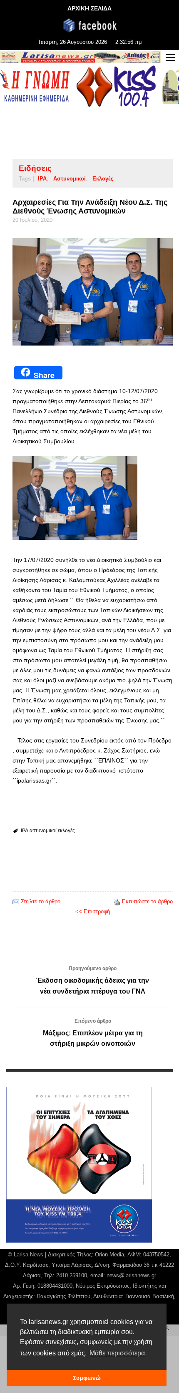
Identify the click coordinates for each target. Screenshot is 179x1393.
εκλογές (103, 178)
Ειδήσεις (35, 168)
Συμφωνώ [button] (87, 1378)
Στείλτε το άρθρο (40, 901)
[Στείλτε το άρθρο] (15, 901)
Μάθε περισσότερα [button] (117, 1353)
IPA (42, 178)
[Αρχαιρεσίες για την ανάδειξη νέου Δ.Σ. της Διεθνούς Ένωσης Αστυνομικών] (92, 292)
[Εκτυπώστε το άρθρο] (117, 901)
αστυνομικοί (69, 178)
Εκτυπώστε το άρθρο (147, 901)
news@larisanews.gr (131, 1275)
